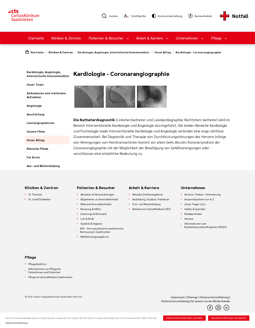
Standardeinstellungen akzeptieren (229, 318)
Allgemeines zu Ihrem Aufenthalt (99, 199)
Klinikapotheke (193, 213)
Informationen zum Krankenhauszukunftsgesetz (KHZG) (205, 225)
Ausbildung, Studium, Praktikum (150, 199)
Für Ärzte (33, 157)
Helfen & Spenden (195, 209)
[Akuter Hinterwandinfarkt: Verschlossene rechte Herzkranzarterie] (89, 106)
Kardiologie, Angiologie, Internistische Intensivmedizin (114, 52)
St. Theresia (35, 194)
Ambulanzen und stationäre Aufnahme (46, 95)
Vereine (188, 218)
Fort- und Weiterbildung (146, 204)
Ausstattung (35, 114)
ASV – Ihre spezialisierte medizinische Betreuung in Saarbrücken (102, 230)
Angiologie (34, 106)
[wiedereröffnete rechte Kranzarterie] (120, 106)
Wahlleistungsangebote (94, 236)
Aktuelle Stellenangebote (147, 194)
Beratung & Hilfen (90, 209)
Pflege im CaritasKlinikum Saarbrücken (50, 277)
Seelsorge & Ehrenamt (93, 213)
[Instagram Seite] (218, 307)
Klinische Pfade (37, 149)
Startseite (36, 38)
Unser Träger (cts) (195, 204)
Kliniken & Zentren (66, 38)
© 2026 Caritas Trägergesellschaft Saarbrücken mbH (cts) (53, 296)
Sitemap (192, 297)
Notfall (240, 16)
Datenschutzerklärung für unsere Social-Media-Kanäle (195, 301)
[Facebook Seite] (210, 307)
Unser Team (35, 84)
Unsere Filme (36, 131)
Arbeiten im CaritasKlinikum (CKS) (151, 209)
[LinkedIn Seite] (226, 307)
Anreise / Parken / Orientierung (202, 194)
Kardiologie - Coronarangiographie (198, 52)
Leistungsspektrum (40, 123)
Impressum (178, 297)
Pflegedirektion (37, 264)
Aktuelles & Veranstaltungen (97, 194)
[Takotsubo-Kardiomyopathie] (152, 106)
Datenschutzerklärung (214, 297)
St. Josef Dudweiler (39, 199)
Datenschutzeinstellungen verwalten (184, 318)
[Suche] (105, 16)
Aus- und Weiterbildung (43, 166)
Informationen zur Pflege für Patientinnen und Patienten (44, 270)
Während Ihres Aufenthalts (96, 204)
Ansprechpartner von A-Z (199, 199)
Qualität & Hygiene (91, 223)
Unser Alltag (163, 52)
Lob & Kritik (87, 218)
